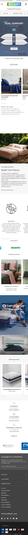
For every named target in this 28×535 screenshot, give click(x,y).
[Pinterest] (7, 518)
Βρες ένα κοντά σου (14, 420)
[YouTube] (16, 518)
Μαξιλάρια (3, 493)
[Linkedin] (13, 518)
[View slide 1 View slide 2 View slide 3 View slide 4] (14, 36)
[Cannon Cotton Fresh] (11, 271)
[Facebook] (2, 518)
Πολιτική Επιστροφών (14, 409)
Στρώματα (3, 497)
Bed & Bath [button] (4, 474)
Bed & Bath (5, 534)
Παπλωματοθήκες (5, 502)
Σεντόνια (5, 13)
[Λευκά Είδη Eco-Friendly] (14, 148)
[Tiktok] (4, 518)
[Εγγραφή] (25, 466)
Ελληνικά (5, 525)
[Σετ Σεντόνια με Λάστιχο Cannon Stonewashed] (11, 81)
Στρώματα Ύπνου (17, 13)
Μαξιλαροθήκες (5, 495)
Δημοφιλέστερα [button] (5, 483)
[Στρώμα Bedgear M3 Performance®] (11, 375)
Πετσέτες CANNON (5, 507)
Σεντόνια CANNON (5, 504)
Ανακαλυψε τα (14, 323)
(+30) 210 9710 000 (14, 431)
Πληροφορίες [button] (5, 479)
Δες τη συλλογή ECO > (7, 190)
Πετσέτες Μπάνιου (5, 490)
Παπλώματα (4, 500)
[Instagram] (10, 518)
